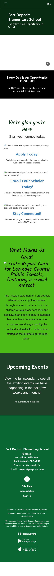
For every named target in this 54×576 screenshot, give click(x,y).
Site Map (27, 486)
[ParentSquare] (27, 534)
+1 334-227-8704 (32, 465)
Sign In (27, 496)
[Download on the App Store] (27, 549)
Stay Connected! (27, 214)
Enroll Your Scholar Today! (27, 184)
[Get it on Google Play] (27, 541)
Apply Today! (27, 154)
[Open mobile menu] (5, 4)
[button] (49, 4)
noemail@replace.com (31, 470)
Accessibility (27, 491)
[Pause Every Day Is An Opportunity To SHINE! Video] (48, 64)
